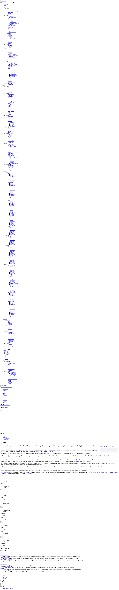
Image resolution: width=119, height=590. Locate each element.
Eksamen (10, 156)
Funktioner (10, 73)
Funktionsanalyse (11, 72)
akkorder (70, 470)
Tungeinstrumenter (11, 126)
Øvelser (4, 350)
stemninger (66, 445)
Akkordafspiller (11, 326)
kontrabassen (101, 472)
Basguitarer (10, 129)
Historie (4, 171)
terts (45, 470)
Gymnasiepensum (13, 75)
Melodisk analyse (11, 63)
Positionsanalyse (11, 84)
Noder (9, 349)
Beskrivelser (12, 77)
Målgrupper (10, 366)
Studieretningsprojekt (14, 157)
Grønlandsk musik (11, 292)
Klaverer (9, 134)
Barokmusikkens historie (5, 557)
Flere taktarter (10, 24)
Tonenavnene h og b (14, 10)
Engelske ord (5, 439)
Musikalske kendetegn (4, 555)
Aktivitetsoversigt (11, 363)
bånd (95, 450)
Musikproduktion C (14, 163)
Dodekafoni (10, 182)
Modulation (10, 67)
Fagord (9, 342)
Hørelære (10, 45)
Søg (13, 2)
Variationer (12, 76)
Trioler (9, 28)
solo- (88, 446)
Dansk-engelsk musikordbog (6, 566)
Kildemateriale (13, 373)
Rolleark (9, 106)
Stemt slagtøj (10, 142)
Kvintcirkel (10, 344)
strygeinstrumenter (29, 473)
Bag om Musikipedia (12, 372)
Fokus (11, 175)
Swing (9, 29)
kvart (37, 470)
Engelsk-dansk (11, 340)
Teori (4, 7)
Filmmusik (10, 274)
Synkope (9, 26)
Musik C (12, 162)
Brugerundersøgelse (14, 375)
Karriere (9, 114)
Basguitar (10, 323)
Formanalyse (10, 66)
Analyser (12, 177)
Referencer (12, 181)
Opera (9, 208)
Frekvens (10, 49)
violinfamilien (22, 466)
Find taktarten (13, 22)
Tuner (9, 330)
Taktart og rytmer (11, 21)
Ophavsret (10, 382)
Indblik (11, 174)
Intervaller (10, 34)
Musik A (12, 160)
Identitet (9, 152)
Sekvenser (10, 69)
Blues (9, 173)
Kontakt (9, 383)
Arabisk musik (11, 301)
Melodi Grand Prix (11, 265)
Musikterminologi (11, 369)
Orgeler (9, 136)
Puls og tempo (11, 16)
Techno (9, 226)
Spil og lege (10, 345)
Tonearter (10, 37)
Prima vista (10, 46)
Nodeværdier (10, 19)
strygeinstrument (38, 450)
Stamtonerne (10, 9)
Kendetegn (12, 176)
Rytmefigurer (10, 27)
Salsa (9, 217)
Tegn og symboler (11, 25)
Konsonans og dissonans (13, 55)
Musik (9, 112)
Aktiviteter (12, 178)
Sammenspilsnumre (12, 117)
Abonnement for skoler (12, 379)
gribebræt (76, 461)
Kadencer (10, 68)
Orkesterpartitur (11, 102)
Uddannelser (10, 165)
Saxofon (12, 122)
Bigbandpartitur (11, 103)
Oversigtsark (10, 346)
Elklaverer (10, 135)
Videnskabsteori (11, 155)
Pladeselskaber (11, 167)
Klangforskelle (13, 38)
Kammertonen (11, 56)
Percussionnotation (11, 98)
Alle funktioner (13, 74)
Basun (11, 125)
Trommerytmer (11, 87)
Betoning (10, 18)
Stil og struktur (11, 111)
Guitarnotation (11, 94)
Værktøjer (5, 319)
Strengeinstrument (4, 445)
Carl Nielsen (10, 255)
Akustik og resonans (12, 54)
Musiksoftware (11, 145)
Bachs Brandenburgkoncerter (6, 559)
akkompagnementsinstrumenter (6, 447)
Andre (9, 132)
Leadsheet (10, 105)
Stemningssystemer (11, 57)
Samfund (5, 150)
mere (2, 489)
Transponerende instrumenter (13, 99)
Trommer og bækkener (12, 140)
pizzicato (51, 451)
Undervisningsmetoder (12, 367)
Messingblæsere (11, 123)
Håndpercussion (11, 141)
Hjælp (9, 364)
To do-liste (12, 378)
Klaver (9, 321)
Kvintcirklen (10, 39)
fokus (11, 228)
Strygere (9, 131)
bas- (82, 446)
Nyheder (9, 380)
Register (12, 180)
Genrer (6, 359)
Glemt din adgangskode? (8, 588)
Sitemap (9, 381)
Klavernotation (11, 95)
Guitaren (9, 310)
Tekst (9, 113)
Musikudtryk (10, 332)
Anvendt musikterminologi (5, 561)
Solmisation (10, 47)
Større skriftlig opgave (14, 158)
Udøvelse (5, 107)
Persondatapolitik (13, 376)
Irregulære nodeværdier (12, 31)
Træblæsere (10, 121)
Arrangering (5, 85)
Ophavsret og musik (12, 168)
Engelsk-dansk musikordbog (6, 570)
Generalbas (10, 43)
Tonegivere (10, 53)
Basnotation (10, 96)
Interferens (10, 51)
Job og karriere (11, 166)
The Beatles (10, 246)
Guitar (9, 322)
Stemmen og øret (11, 58)
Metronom (10, 329)
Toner (9, 334)
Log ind (4, 5)
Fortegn (9, 14)
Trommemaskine (11, 327)
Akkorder (10, 35)
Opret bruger (5, 4)
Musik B (12, 161)
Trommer (10, 324)
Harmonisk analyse (11, 65)
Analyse (4, 59)
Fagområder (10, 153)
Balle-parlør (10, 170)
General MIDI (13, 146)
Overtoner (10, 52)
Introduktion (10, 109)
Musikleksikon (5, 405)
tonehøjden (34, 461)
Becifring (10, 42)
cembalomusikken (73, 445)
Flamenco (10, 191)
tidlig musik (37, 446)
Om (3, 360)
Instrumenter (5, 118)
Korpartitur (10, 104)
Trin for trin (10, 92)
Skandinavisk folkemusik (13, 283)
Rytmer (6, 352)
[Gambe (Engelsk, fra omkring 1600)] (107, 446)
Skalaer (9, 36)
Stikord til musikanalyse (12, 62)
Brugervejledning (6, 573)
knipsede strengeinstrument (19, 450)
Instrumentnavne (11, 341)
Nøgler (9, 13)
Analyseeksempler (14, 64)
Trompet (12, 124)
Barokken (10, 236)
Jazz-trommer (10, 89)
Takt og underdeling (12, 17)
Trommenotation (11, 97)
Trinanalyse (10, 81)
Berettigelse (10, 154)
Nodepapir (10, 347)
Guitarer (9, 128)
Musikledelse (10, 116)
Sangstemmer (10, 144)
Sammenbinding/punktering (13, 23)
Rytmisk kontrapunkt (12, 32)
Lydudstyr (10, 147)
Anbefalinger (13, 374)
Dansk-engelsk (11, 339)
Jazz (9, 200)
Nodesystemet (10, 12)
